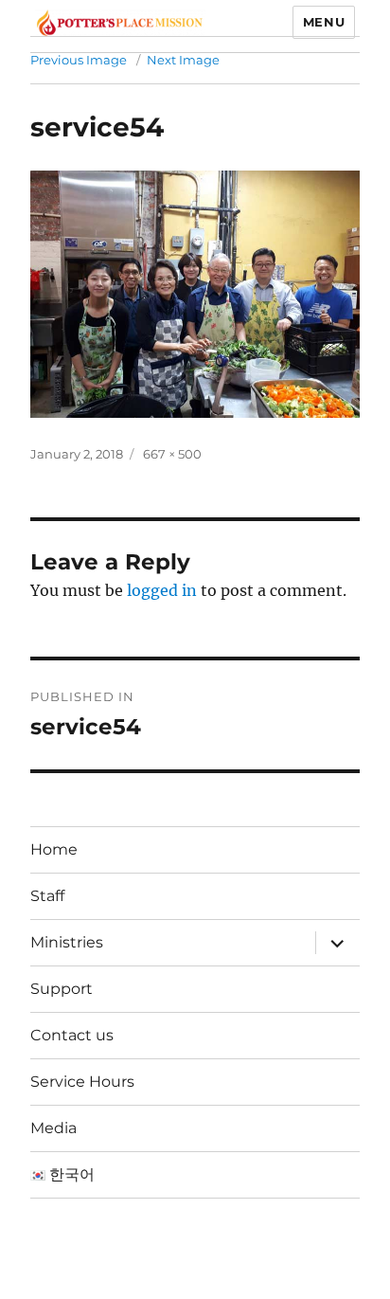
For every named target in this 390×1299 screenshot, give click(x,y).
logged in (162, 590)
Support (61, 989)
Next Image (183, 59)
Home (54, 849)
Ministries (66, 942)
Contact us (72, 1035)
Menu (324, 21)
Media (53, 1128)
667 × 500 (172, 453)
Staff (47, 896)
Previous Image (78, 59)
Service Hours (82, 1082)
